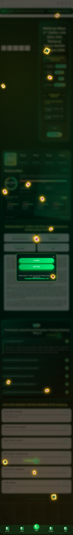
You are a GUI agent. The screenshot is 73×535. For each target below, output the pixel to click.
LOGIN (36, 260)
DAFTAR (36, 267)
